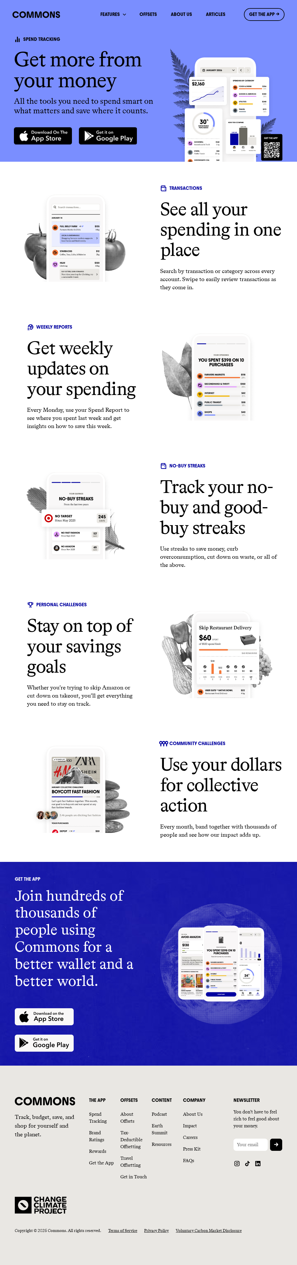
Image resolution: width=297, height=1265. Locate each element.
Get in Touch (133, 1177)
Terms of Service (122, 1230)
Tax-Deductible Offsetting (131, 1139)
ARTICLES (215, 14)
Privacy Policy (156, 1230)
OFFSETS (148, 14)
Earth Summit (160, 1129)
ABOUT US (181, 14)
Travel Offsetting (130, 1161)
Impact (190, 1126)
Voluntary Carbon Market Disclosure (209, 1230)
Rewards (97, 1151)
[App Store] (43, 136)
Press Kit (192, 1149)
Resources (161, 1144)
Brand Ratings (96, 1136)
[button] (113, 14)
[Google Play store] (108, 136)
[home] (43, 14)
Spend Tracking (98, 1117)
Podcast (159, 1114)
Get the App (101, 1163)
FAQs (188, 1160)
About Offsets (127, 1117)
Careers (190, 1137)
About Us (192, 1114)
